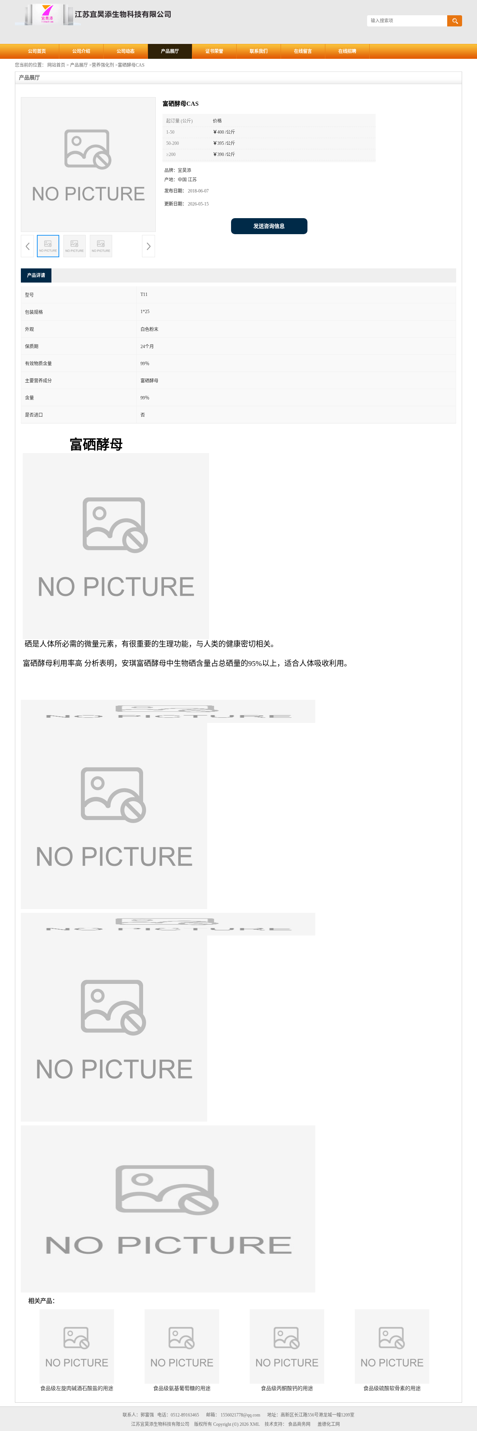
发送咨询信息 (269, 226)
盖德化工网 (329, 1424)
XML (255, 1424)
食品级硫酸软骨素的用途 (392, 1388)
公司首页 (37, 51)
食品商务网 (299, 1424)
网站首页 (56, 65)
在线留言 (303, 51)
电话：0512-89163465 (178, 1415)
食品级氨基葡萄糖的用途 (182, 1388)
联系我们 (259, 51)
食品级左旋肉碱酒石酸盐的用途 (76, 1388)
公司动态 (126, 51)
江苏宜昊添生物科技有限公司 (160, 1424)
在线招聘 (347, 51)
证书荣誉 (214, 51)
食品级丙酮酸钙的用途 (287, 1388)
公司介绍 (81, 51)
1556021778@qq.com (240, 1415)
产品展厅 (170, 51)
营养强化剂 (103, 65)
